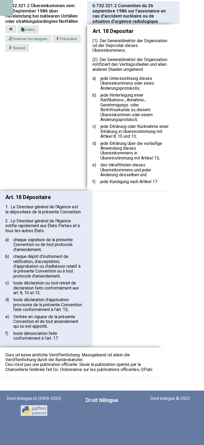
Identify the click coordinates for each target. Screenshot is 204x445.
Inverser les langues (29, 39)
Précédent (68, 39)
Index (29, 29)
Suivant (18, 48)
